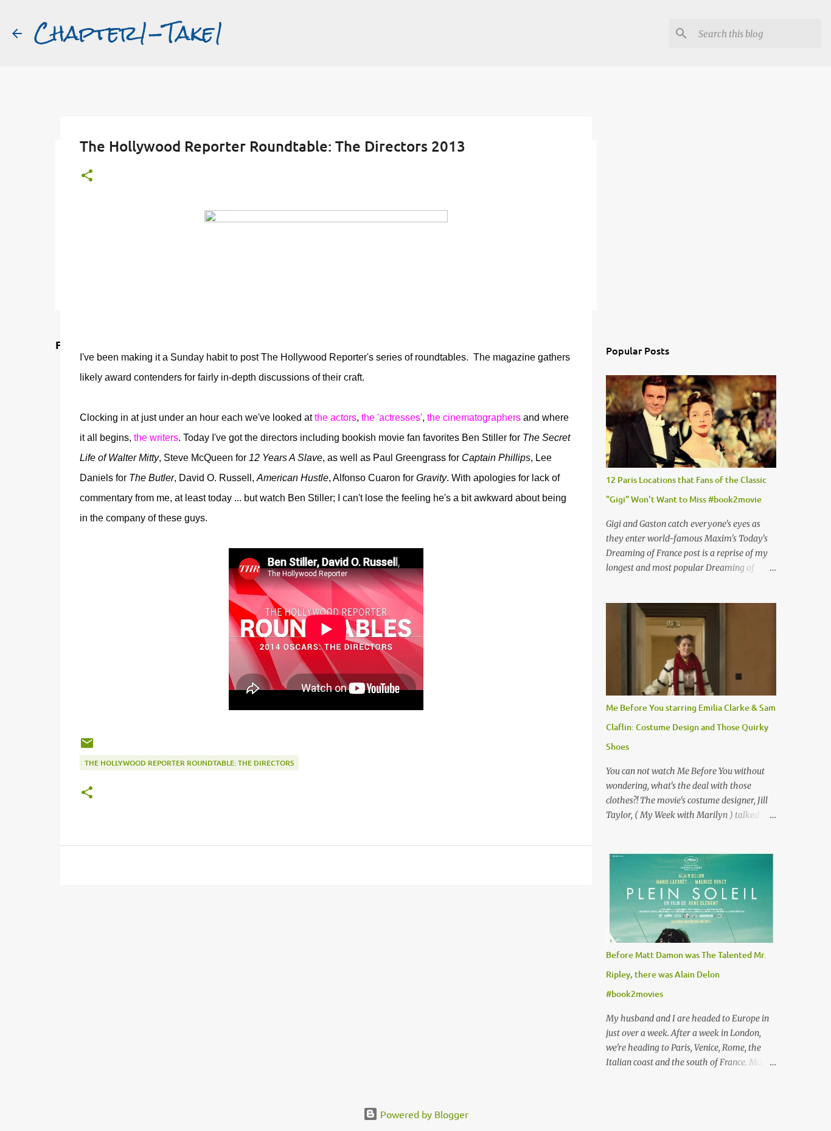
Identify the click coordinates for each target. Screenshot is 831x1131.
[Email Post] (87, 747)
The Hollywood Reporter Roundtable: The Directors (189, 763)
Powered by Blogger (423, 1114)
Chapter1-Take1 (129, 33)
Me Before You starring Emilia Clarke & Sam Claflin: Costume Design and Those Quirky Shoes (691, 727)
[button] (87, 176)
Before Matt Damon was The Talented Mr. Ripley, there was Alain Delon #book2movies (686, 974)
